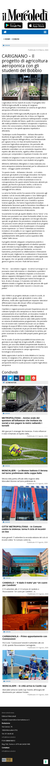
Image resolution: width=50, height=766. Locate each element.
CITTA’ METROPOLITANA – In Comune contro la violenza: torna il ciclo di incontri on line (24, 529)
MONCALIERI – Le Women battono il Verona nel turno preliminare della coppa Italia (24, 471)
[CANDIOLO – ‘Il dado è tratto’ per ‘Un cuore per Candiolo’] (25, 562)
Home (7, 39)
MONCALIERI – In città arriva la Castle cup (24, 686)
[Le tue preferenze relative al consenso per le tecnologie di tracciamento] (45, 761)
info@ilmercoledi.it (8, 751)
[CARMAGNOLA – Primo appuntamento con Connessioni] (25, 613)
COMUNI (15, 39)
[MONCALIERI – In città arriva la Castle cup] (25, 665)
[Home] (4, 32)
